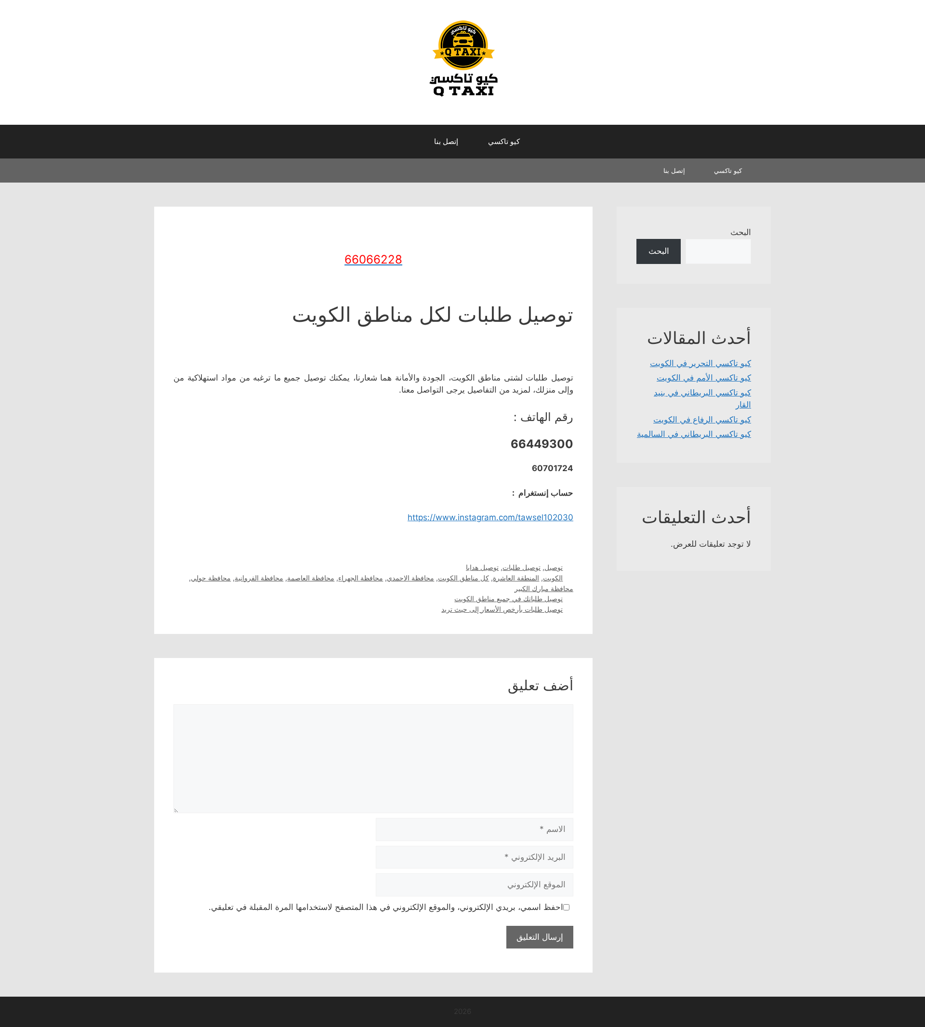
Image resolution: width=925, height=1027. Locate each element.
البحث (740, 232)
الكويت (553, 578)
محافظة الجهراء (360, 578)
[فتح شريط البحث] (410, 141)
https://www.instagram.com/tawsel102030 (490, 517)
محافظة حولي (211, 578)
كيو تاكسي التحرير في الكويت (700, 363)
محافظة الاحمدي (410, 578)
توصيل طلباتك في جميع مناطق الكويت (508, 598)
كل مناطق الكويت (463, 578)
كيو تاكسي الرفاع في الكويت (702, 419)
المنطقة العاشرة (516, 578)
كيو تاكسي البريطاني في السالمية (694, 434)
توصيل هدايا (482, 567)
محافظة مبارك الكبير (544, 588)
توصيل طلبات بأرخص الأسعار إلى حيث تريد (502, 609)
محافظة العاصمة (310, 578)
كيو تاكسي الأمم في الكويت (704, 377)
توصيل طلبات (521, 567)
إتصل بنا (446, 141)
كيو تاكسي (504, 141)
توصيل (553, 567)
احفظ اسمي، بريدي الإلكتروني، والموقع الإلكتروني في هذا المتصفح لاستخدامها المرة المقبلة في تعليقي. (386, 907)
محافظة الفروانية (259, 578)
